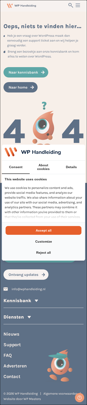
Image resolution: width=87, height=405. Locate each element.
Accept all (44, 230)
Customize (43, 241)
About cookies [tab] (43, 167)
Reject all (43, 252)
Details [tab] (71, 167)
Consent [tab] (16, 167)
